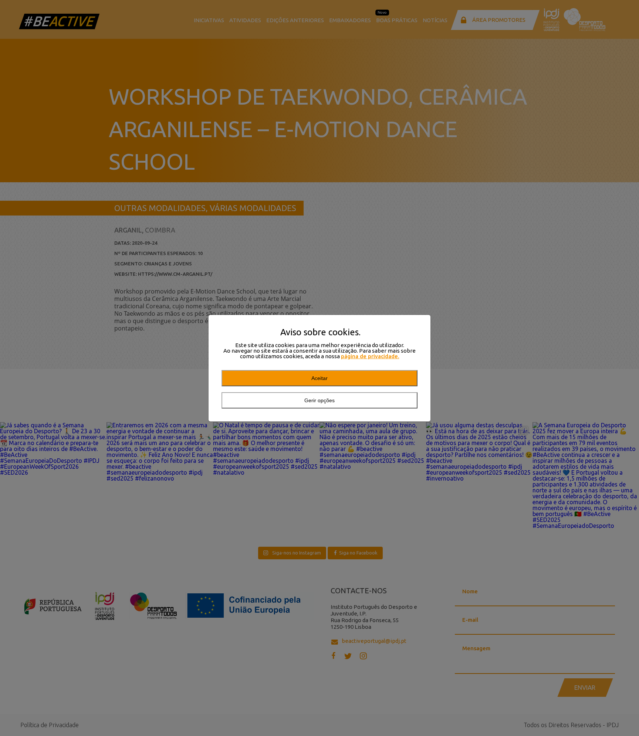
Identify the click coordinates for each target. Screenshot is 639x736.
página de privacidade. (370, 356)
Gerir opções (319, 400)
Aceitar (319, 378)
